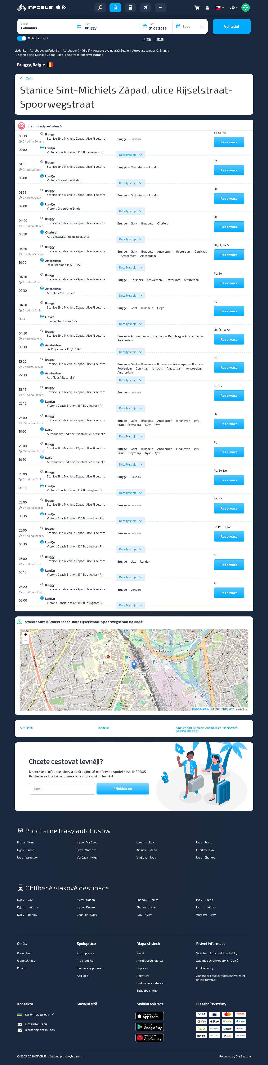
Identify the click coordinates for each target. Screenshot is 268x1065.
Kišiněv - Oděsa (147, 850)
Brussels (147, 223)
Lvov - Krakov (145, 842)
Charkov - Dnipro (147, 900)
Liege (160, 308)
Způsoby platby (147, 990)
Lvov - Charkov (205, 857)
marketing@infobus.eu (40, 1029)
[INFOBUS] (35, 7)
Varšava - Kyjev (87, 857)
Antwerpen (164, 251)
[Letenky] (145, 7)
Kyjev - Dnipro (86, 907)
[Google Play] (64, 7)
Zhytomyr (135, 424)
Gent (134, 223)
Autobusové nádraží (150, 960)
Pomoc (21, 968)
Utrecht (157, 368)
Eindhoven (183, 420)
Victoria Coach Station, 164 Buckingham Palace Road (81, 152)
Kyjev (48, 429)
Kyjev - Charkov (27, 914)
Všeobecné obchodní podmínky (216, 953)
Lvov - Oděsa (204, 900)
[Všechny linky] (100, 7)
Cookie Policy (204, 968)
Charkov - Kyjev (87, 914)
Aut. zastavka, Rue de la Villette (68, 236)
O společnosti (26, 960)
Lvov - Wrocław (27, 857)
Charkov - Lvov (205, 850)
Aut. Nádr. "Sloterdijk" (61, 293)
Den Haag (201, 251)
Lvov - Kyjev (144, 914)
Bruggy (49, 134)
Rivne (121, 424)
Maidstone (138, 167)
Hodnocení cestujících (151, 983)
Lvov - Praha (204, 842)
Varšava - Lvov (146, 857)
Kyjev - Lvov (24, 900)
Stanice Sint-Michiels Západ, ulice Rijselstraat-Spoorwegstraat (89, 138)
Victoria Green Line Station (64, 180)
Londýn (50, 148)
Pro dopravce (85, 953)
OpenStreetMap (223, 709)
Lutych (49, 317)
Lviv (196, 420)
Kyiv (148, 424)
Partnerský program (90, 968)
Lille (133, 561)
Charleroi (51, 232)
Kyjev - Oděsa (86, 900)
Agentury (143, 975)
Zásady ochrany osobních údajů (217, 960)
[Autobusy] (115, 7)
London (136, 139)
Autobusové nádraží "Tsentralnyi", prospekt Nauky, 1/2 (83, 434)
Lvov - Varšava (86, 850)
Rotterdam (183, 251)
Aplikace (82, 975)
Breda (196, 364)
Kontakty (25, 1003)
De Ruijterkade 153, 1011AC (64, 264)
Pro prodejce (85, 960)
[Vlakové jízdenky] (130, 7)
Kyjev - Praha (25, 850)
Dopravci (142, 968)
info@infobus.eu (36, 1024)
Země (140, 953)
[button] (160, 7)
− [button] (25, 640)
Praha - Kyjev (25, 842)
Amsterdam (53, 260)
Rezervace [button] (229, 142)
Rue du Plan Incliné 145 (62, 321)
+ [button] (25, 634)
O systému (24, 953)
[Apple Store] (58, 7)
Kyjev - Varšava (87, 842)
